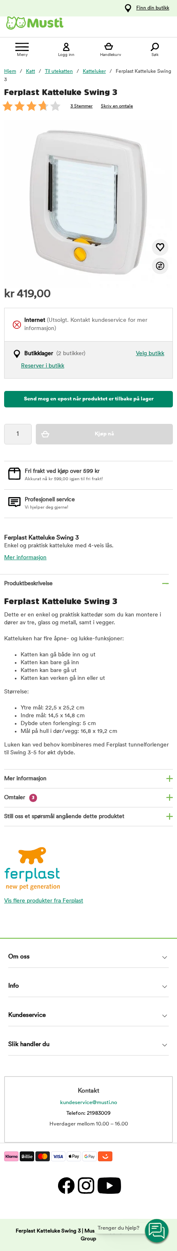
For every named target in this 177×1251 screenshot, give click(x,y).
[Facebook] (66, 1185)
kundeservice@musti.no (88, 1102)
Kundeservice (27, 1015)
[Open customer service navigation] (157, 1231)
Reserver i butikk (42, 366)
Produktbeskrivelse (28, 584)
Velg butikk (150, 354)
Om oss (19, 957)
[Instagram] (85, 1185)
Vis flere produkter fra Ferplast (43, 901)
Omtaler (19, 798)
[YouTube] (108, 1185)
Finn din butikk (152, 8)
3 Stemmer (81, 106)
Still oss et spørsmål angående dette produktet (64, 817)
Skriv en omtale (117, 106)
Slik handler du (28, 1045)
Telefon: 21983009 (88, 1113)
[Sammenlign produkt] (160, 266)
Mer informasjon (25, 558)
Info (13, 986)
